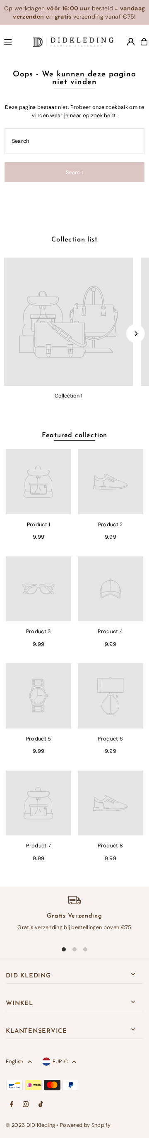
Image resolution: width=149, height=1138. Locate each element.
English (14, 1061)
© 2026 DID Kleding (30, 1125)
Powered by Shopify (85, 1125)
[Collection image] (68, 322)
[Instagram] (26, 1104)
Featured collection (74, 435)
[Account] (131, 41)
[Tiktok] (40, 1104)
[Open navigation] (15, 41)
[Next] (135, 333)
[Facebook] (11, 1104)
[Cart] (144, 41)
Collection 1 (68, 395)
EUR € (60, 1061)
